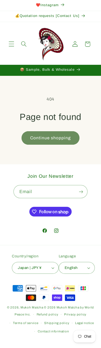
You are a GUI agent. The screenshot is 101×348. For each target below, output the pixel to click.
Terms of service (26, 323)
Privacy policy (75, 314)
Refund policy (47, 314)
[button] (11, 44)
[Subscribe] (81, 191)
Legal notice (84, 323)
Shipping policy (56, 323)
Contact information (53, 331)
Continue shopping (50, 138)
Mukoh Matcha (31, 307)
